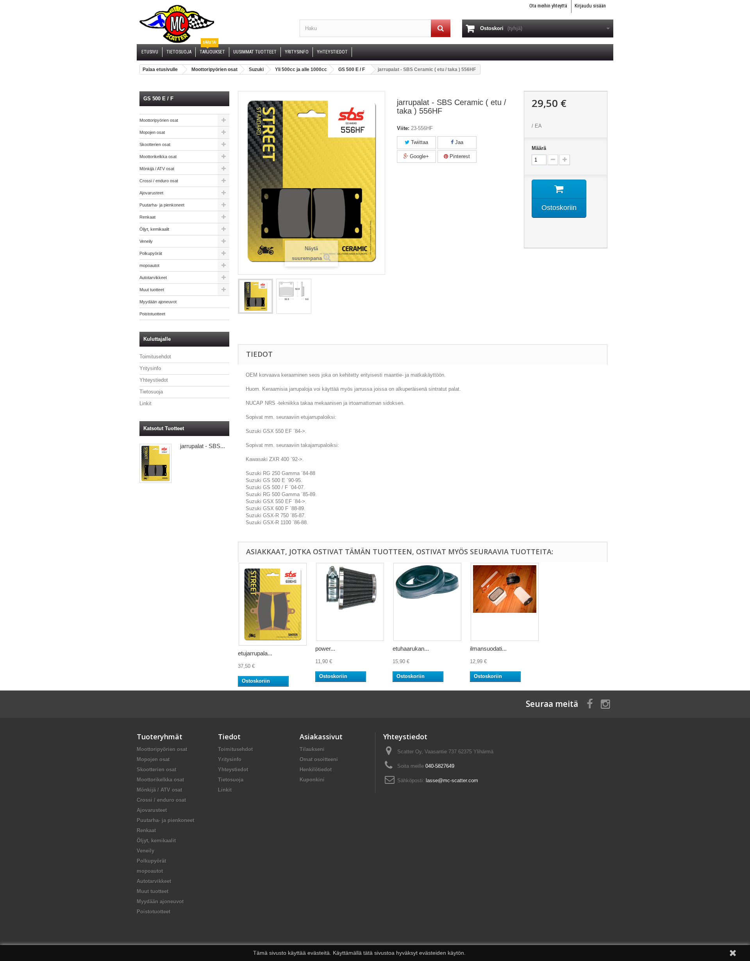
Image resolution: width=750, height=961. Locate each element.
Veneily (146, 241)
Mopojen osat (152, 132)
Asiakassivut (321, 736)
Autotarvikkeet (153, 277)
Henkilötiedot (316, 769)
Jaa (458, 142)
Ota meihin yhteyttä (548, 6)
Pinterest (459, 156)
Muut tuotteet (151, 289)
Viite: (403, 128)
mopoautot (149, 265)
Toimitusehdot (155, 356)
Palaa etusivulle (160, 69)
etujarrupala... (255, 653)
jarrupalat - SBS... (202, 446)
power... (325, 648)
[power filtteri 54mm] (350, 602)
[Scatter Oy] (212, 23)
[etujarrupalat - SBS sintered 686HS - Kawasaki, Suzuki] (273, 604)
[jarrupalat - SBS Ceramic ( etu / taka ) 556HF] (255, 296)
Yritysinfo (150, 368)
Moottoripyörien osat (158, 120)
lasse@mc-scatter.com (452, 780)
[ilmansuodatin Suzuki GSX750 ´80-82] (505, 602)
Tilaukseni (312, 749)
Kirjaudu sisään (590, 6)
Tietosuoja (151, 392)
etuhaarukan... (411, 648)
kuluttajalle (157, 339)
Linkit (145, 403)
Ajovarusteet (151, 192)
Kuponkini (312, 780)
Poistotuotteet (152, 313)
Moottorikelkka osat (158, 156)
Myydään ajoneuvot (158, 301)
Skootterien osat (154, 144)
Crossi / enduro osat (158, 180)
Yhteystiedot (153, 380)
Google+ (418, 156)
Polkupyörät (150, 253)
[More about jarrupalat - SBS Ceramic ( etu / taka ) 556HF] (155, 463)
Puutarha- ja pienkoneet (161, 205)
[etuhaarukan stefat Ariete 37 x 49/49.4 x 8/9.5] (427, 602)
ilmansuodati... (488, 648)
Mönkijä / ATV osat (156, 168)
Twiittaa (418, 142)
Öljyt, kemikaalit (154, 229)
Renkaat (147, 217)
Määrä (539, 148)
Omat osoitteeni (319, 759)
